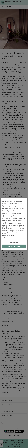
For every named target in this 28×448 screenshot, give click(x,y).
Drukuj (4, 237)
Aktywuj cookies (14, 246)
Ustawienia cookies (13, 242)
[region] (14, 224)
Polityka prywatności (8, 235)
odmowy (17, 230)
